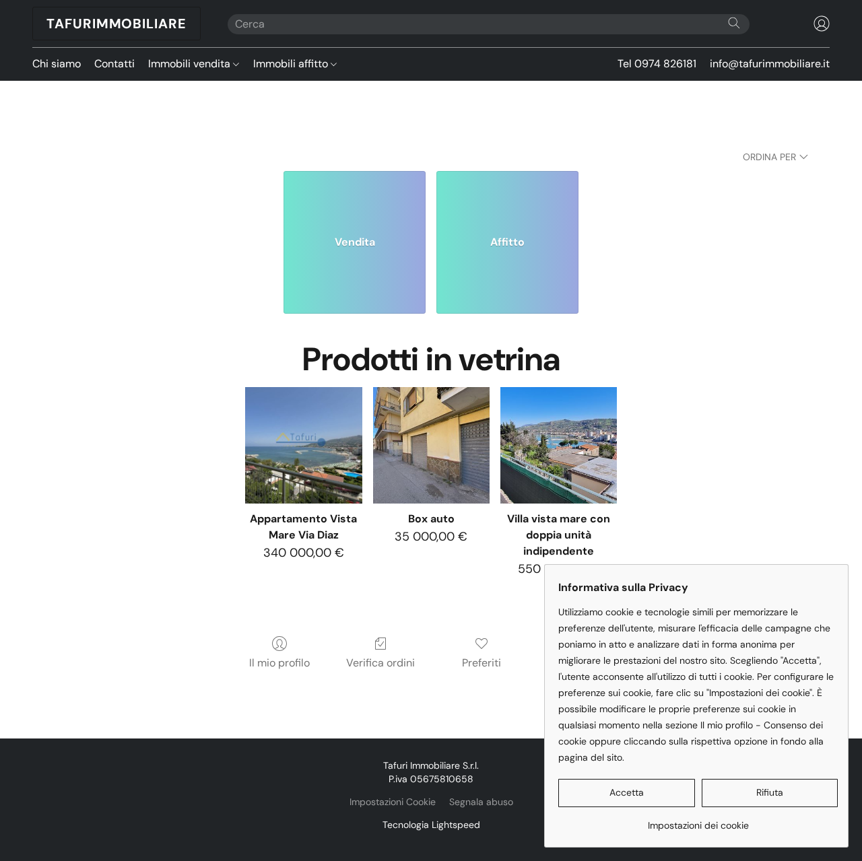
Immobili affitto (292, 64)
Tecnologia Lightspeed (431, 825)
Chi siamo (56, 64)
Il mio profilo (279, 663)
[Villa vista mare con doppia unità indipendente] (558, 445)
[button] (116, 23)
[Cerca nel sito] (734, 22)
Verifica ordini (380, 663)
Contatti (114, 64)
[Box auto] (431, 445)
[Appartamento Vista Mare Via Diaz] (303, 445)
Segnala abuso (481, 802)
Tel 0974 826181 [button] (657, 64)
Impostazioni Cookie (393, 802)
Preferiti (481, 663)
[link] (698, 820)
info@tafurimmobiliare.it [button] (770, 64)
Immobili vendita (190, 64)
